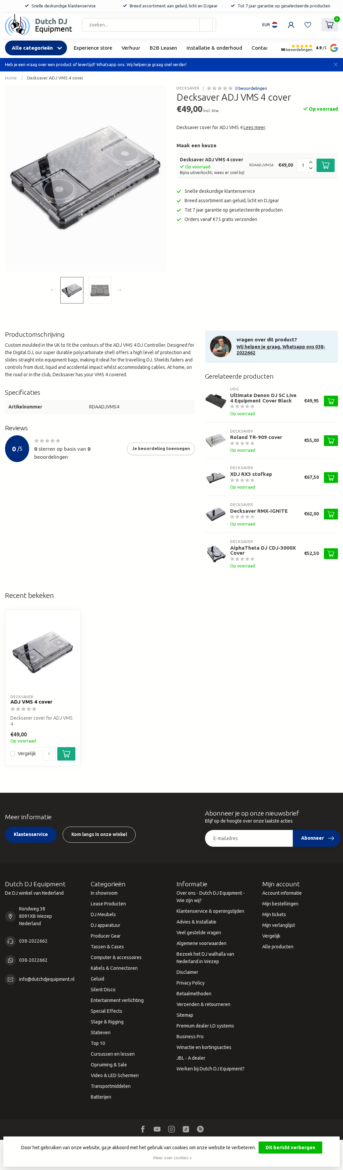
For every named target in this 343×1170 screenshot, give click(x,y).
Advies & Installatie (196, 922)
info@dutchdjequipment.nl (47, 979)
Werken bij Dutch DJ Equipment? (211, 1068)
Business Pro (190, 1036)
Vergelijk (27, 753)
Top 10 (98, 1043)
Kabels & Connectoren (114, 968)
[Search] (206, 25)
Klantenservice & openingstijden (210, 911)
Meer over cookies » (172, 1157)
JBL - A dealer (191, 1058)
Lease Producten (108, 903)
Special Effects (106, 1011)
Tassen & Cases (107, 946)
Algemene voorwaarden (201, 943)
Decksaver (188, 88)
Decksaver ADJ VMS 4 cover (55, 77)
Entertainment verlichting (117, 1000)
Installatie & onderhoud (214, 48)
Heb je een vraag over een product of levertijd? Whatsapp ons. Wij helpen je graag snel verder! (96, 64)
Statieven (101, 1032)
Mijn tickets (274, 914)
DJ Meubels (103, 914)
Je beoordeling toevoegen (161, 448)
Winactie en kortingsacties (204, 1047)
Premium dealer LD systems (205, 1025)
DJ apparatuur (105, 925)
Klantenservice (31, 834)
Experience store (93, 48)
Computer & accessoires (116, 957)
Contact (261, 48)
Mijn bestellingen (280, 903)
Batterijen (101, 1097)
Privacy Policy (191, 983)
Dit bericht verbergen (290, 1147)
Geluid (97, 979)
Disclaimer (187, 972)
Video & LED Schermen (115, 1075)
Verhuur (131, 48)
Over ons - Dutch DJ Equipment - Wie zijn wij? (211, 896)
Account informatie (282, 893)
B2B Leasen (163, 48)
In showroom (104, 893)
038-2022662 (33, 941)
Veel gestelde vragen (199, 932)
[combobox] (149, 25)
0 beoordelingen (251, 88)
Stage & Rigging (107, 1021)
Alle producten (277, 946)
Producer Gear (106, 936)
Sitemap (185, 1015)
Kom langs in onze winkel (99, 834)
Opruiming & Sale (109, 1064)
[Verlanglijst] (307, 25)
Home (11, 77)
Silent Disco (103, 989)
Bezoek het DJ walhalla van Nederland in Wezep (205, 957)
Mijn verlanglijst (278, 925)
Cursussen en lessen (113, 1054)
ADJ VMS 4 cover (31, 702)
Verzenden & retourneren (203, 1004)
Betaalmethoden (194, 993)
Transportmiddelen (111, 1086)
